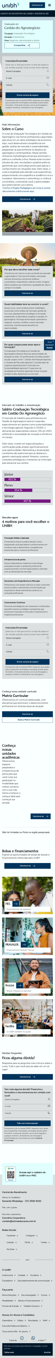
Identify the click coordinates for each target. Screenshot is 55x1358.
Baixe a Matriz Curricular (29, 720)
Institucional (7, 1275)
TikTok (27, 1242)
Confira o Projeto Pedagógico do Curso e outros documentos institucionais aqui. (26, 189)
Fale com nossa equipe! (27, 1123)
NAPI (45, 1320)
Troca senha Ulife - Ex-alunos (15, 1331)
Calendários (7, 1320)
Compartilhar (20, 45)
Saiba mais (9, 1352)
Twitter (44, 1242)
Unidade (21, 1275)
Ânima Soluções (9, 1295)
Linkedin (10, 1242)
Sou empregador (28, 1295)
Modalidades (7, 1300)
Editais (20, 1320)
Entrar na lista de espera (27, 95)
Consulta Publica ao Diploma (14, 1326)
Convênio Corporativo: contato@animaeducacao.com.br (19, 1219)
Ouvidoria (34, 1275)
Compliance (7, 1280)
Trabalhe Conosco (31, 1306)
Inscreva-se (37, 5)
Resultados (33, 1320)
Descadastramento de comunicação (34, 1280)
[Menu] (49, 5)
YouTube (10, 1249)
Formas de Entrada (10, 1306)
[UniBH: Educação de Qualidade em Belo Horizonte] (11, 5)
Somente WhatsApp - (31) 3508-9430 (21, 1201)
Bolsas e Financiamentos (29, 1300)
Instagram (30, 1235)
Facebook (11, 1235)
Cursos (44, 1295)
